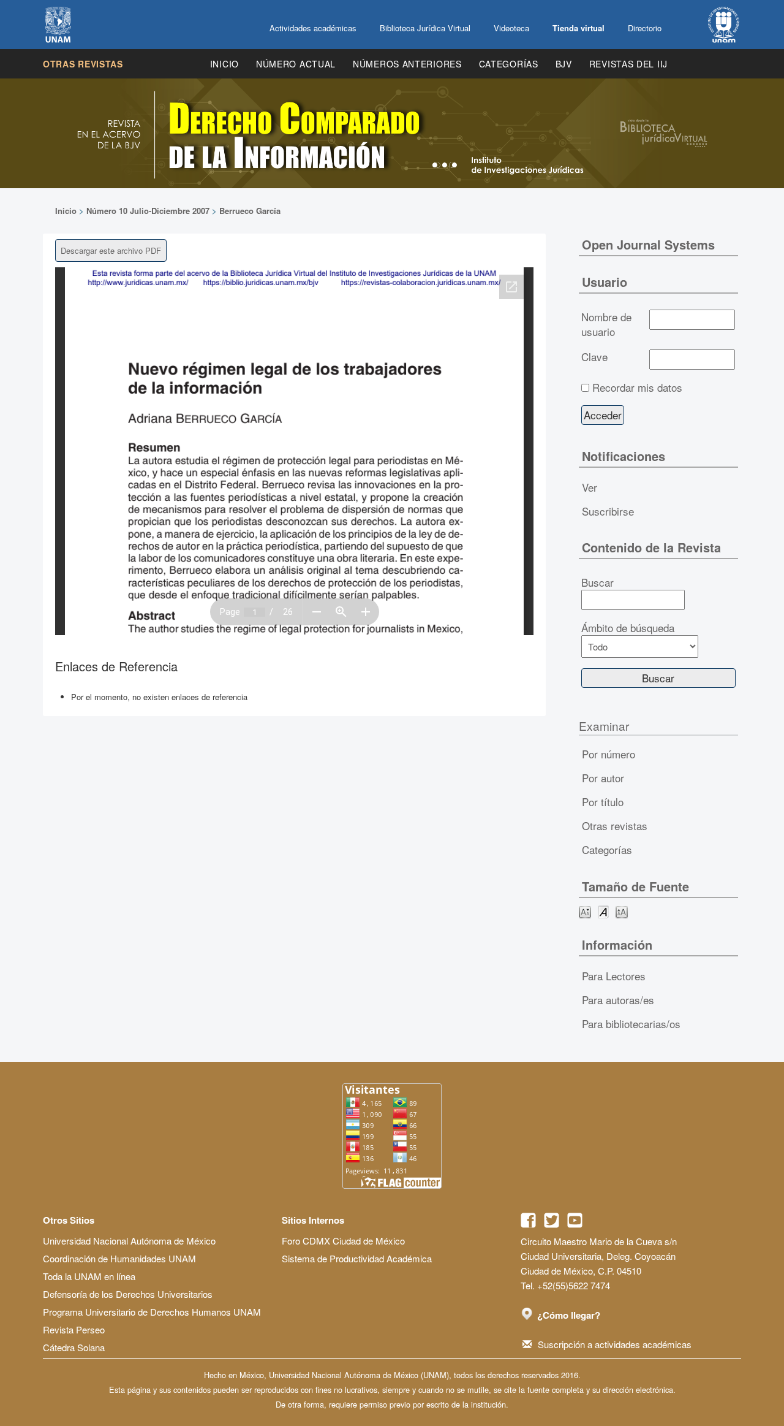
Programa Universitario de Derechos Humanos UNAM (152, 1311)
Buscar (597, 582)
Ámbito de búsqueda (627, 627)
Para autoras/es (618, 999)
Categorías (508, 64)
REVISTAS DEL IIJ (628, 64)
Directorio (645, 28)
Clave (594, 356)
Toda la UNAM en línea (89, 1276)
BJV (564, 64)
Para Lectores (614, 975)
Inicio (224, 64)
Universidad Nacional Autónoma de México (129, 1240)
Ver (589, 487)
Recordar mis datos (637, 387)
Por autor (603, 777)
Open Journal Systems (648, 244)
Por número (608, 753)
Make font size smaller (585, 911)
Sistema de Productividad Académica (357, 1258)
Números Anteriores (407, 64)
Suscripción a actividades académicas (615, 1344)
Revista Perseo (74, 1329)
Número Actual (296, 64)
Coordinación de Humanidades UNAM (119, 1258)
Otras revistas (83, 64)
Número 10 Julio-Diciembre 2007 (147, 210)
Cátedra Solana (74, 1347)
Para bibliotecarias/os (631, 1023)
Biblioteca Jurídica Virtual (425, 28)
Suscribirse (608, 511)
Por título (603, 801)
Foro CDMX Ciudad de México (343, 1240)
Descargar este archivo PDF (111, 250)
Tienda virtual (578, 28)
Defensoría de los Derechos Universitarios (128, 1293)
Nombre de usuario (606, 324)
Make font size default (603, 911)
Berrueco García (250, 210)
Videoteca (511, 28)
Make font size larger (622, 911)
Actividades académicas (313, 28)
